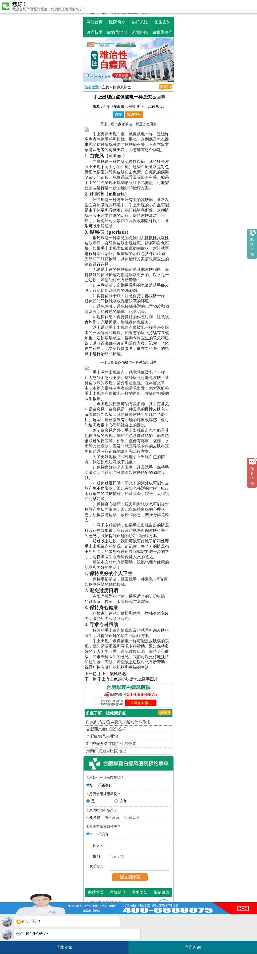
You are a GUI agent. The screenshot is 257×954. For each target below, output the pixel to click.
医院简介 (117, 22)
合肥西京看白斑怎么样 (106, 729)
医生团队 (162, 22)
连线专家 (64, 947)
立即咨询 (194, 945)
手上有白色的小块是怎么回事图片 (128, 679)
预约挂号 (134, 114)
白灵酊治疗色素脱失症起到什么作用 (118, 722)
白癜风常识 (117, 32)
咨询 (118, 114)
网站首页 (95, 22)
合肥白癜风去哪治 (102, 736)
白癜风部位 (122, 87)
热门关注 (140, 22)
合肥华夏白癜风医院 (119, 106)
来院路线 (140, 32)
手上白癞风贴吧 (112, 674)
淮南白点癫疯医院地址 (106, 751)
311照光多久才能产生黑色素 (111, 743)
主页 (105, 87)
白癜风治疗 (162, 32)
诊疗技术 (95, 32)
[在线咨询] (165, 87)
